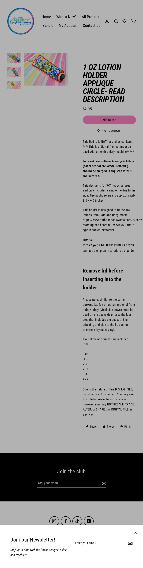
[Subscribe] (130, 543)
